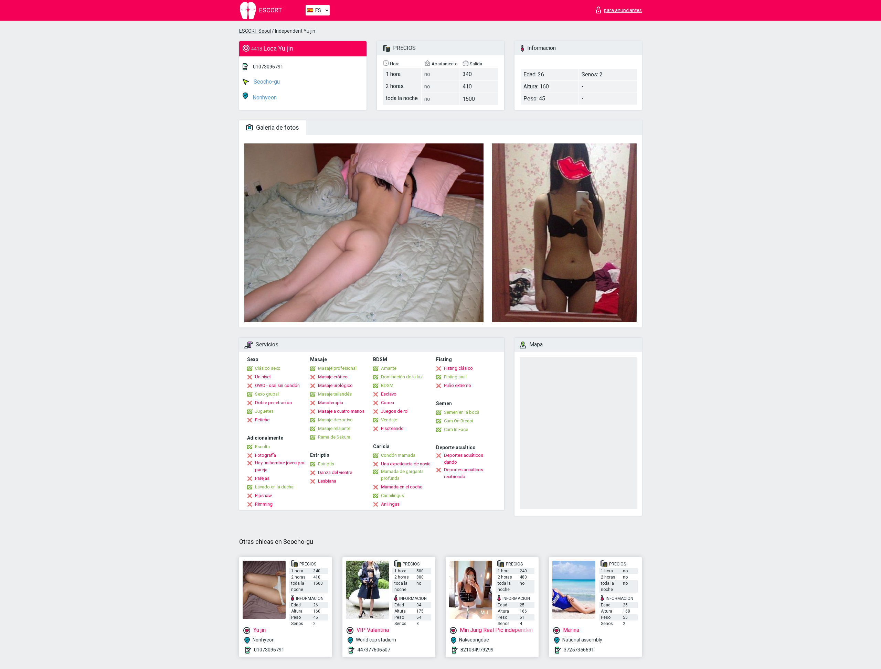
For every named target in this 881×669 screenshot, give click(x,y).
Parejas (262, 478)
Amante (388, 368)
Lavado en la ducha (274, 486)
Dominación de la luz (402, 376)
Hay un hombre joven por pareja (280, 466)
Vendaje (389, 419)
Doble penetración (273, 402)
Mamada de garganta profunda (402, 475)
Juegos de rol (394, 411)
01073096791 (268, 67)
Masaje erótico (333, 376)
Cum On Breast (458, 420)
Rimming (264, 504)
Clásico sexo (267, 368)
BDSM (387, 385)
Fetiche (262, 419)
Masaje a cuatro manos (341, 411)
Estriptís (326, 463)
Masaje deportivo (335, 419)
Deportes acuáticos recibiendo (463, 473)
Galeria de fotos (277, 127)
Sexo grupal (267, 394)
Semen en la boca (461, 412)
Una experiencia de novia (406, 463)
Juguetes (264, 411)
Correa (387, 402)
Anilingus (390, 504)
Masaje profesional (337, 368)
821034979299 (476, 650)
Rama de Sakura (334, 437)
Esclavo (388, 394)
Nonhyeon (264, 97)
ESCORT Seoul (255, 31)
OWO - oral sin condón (277, 385)
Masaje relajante (334, 428)
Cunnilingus (392, 495)
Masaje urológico (335, 385)
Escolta (262, 446)
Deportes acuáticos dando (463, 459)
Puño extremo (457, 385)
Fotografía (265, 455)
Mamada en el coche (401, 486)
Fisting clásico (458, 368)
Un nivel (262, 376)
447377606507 (373, 650)
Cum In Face (456, 429)
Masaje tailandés (335, 394)
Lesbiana (327, 481)
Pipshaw (263, 495)
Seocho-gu (266, 81)
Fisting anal (455, 376)
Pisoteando (392, 428)
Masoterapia (330, 402)
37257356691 (579, 650)
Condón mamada (398, 455)
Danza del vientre (335, 472)
